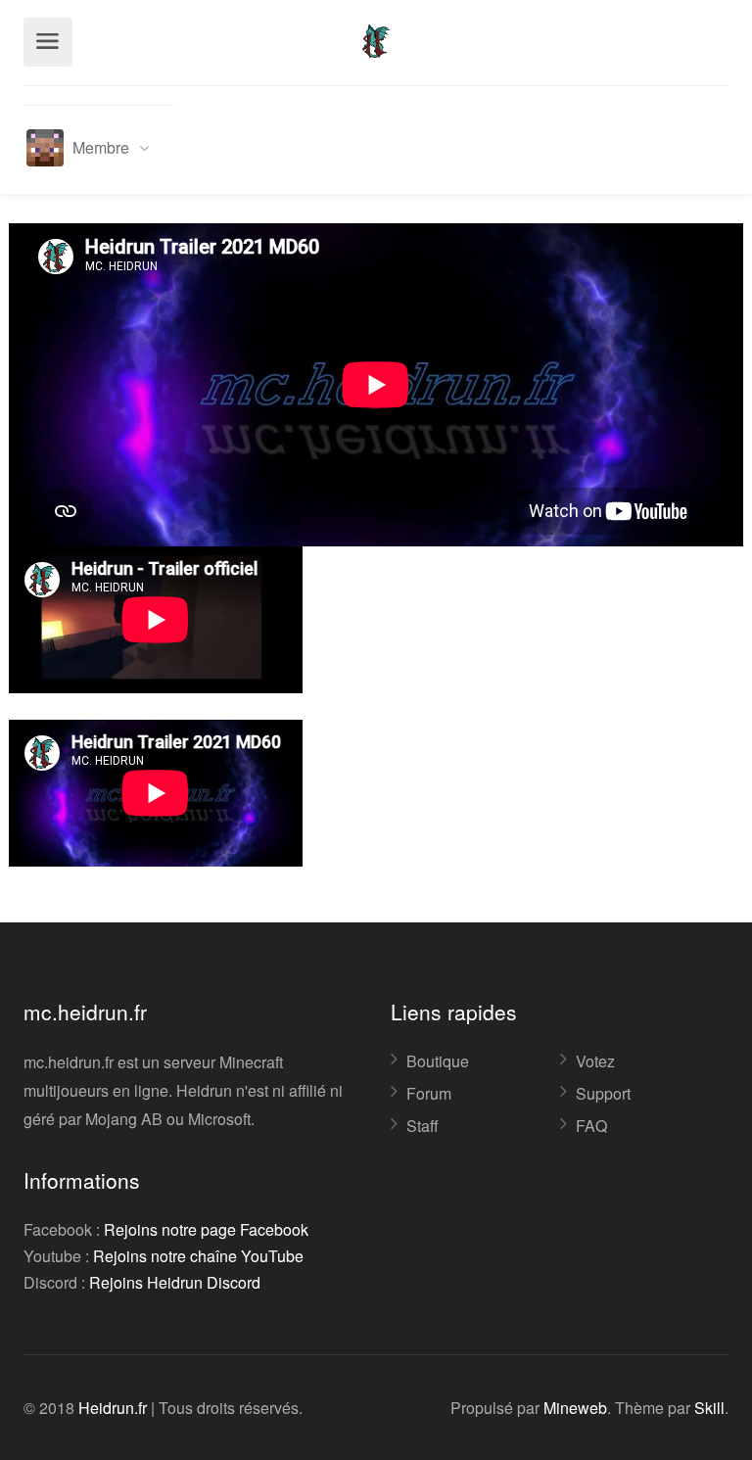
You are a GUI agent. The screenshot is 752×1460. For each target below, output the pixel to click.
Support (603, 1094)
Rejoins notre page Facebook (206, 1229)
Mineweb (575, 1407)
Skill (709, 1407)
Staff (422, 1126)
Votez (595, 1061)
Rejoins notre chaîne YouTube (198, 1256)
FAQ (591, 1126)
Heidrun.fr (112, 1407)
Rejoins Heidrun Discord (174, 1282)
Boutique (437, 1061)
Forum (428, 1094)
